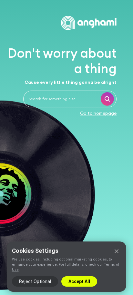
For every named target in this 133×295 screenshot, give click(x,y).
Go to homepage (98, 113)
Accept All (79, 281)
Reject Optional (35, 281)
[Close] (116, 251)
